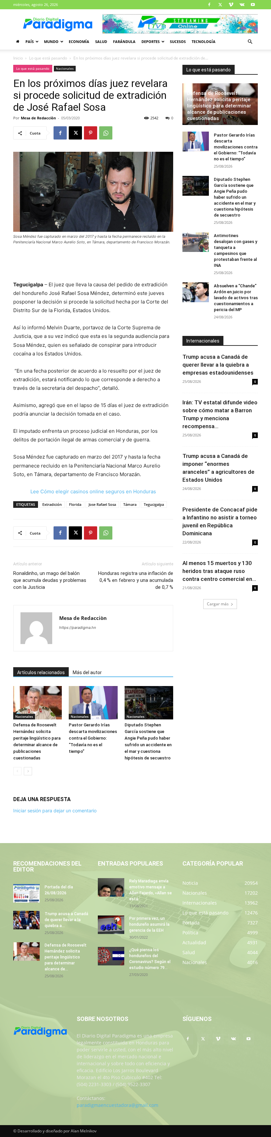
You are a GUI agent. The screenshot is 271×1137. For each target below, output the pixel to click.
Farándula (124, 41)
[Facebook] (209, 4)
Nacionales (65, 68)
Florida (75, 504)
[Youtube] (253, 4)
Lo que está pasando (48, 58)
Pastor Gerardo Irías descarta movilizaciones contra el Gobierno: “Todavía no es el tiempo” (93, 738)
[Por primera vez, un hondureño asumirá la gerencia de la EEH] (111, 924)
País (29, 41)
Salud (101, 41)
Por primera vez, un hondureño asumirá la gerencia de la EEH (149, 924)
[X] (220, 4)
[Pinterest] (90, 133)
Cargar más (218, 604)
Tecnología (203, 41)
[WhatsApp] (105, 133)
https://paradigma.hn (77, 627)
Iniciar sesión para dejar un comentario (55, 810)
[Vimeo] (231, 4)
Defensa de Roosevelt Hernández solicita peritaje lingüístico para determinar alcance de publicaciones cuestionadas (219, 105)
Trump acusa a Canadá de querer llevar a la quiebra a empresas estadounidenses (217, 364)
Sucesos (178, 41)
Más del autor (87, 672)
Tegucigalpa (154, 504)
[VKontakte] (242, 4)
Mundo (51, 41)
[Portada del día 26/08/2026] (26, 893)
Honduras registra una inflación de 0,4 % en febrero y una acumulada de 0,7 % (135, 580)
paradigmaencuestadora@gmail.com (117, 1105)
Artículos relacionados (41, 672)
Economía (79, 41)
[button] (250, 42)
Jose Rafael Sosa (102, 504)
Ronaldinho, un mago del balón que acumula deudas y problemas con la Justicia (49, 580)
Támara (129, 504)
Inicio (18, 58)
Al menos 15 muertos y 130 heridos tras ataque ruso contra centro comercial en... (219, 571)
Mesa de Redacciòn (38, 117)
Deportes (150, 41)
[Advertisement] (93, 263)
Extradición (52, 504)
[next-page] (28, 771)
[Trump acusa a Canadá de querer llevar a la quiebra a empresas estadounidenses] (26, 920)
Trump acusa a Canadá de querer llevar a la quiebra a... (66, 920)
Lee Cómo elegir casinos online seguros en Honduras (93, 491)
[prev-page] (17, 771)
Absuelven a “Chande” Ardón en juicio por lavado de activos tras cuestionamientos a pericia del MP (236, 297)
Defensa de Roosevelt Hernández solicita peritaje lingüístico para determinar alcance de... (66, 957)
